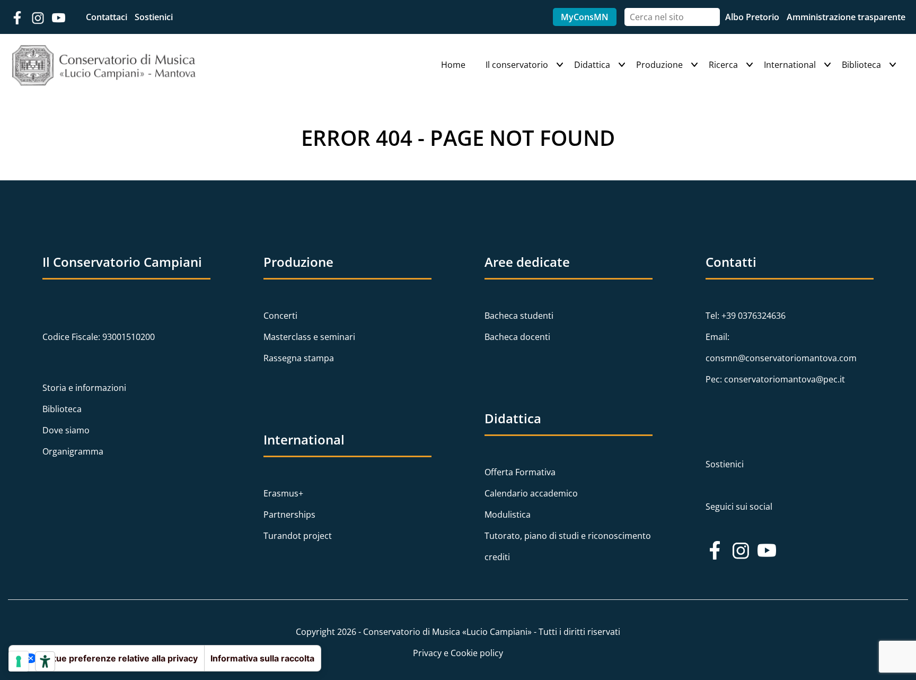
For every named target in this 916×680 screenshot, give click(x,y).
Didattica (592, 65)
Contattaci (107, 17)
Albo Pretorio (753, 17)
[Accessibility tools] (45, 661)
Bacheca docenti (517, 337)
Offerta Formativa (520, 472)
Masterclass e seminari (309, 337)
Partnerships (289, 514)
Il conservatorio (517, 65)
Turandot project (297, 536)
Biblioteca (861, 65)
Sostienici (154, 17)
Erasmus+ (283, 493)
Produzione (659, 65)
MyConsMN (585, 17)
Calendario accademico (531, 493)
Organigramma (72, 451)
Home (453, 65)
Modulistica (508, 514)
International (790, 65)
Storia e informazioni (84, 388)
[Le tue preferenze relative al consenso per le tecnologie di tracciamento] (18, 661)
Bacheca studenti (519, 315)
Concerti (280, 315)
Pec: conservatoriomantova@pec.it (775, 379)
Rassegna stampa (298, 358)
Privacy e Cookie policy (458, 653)
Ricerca (723, 65)
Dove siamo (66, 430)
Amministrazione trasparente (846, 17)
